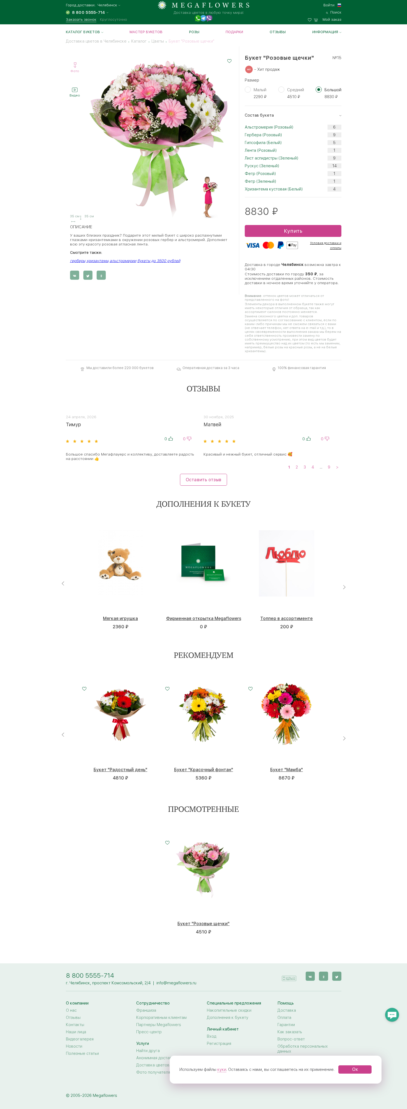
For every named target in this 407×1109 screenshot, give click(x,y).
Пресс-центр (149, 1031)
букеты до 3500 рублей (158, 260)
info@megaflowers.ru (176, 982)
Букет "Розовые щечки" (203, 924)
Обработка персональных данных (302, 1049)
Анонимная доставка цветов (163, 1057)
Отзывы (278, 32)
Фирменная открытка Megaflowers (203, 618)
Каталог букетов (83, 32)
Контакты (75, 1024)
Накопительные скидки (229, 1010)
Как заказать (289, 1031)
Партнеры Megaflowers (158, 1024)
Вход (211, 1036)
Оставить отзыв (203, 479)
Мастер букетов (146, 32)
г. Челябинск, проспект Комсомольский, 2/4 (108, 982)
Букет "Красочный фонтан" (203, 769)
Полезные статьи (82, 1053)
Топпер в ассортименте (286, 618)
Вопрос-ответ (291, 1039)
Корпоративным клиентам (161, 1017)
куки (221, 1069)
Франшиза (146, 1010)
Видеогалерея (80, 1039)
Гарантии (286, 1024)
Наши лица (76, 1031)
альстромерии (123, 260)
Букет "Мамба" (286, 769)
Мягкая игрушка (120, 618)
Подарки (234, 32)
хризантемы (97, 260)
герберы (77, 260)
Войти (328, 5)
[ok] (323, 976)
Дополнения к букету (227, 1017)
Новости (74, 1046)
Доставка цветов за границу (163, 1065)
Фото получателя (153, 1072)
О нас (71, 1010)
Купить (293, 231)
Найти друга (148, 1050)
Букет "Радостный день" (120, 769)
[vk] (310, 976)
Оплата (284, 1017)
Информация (325, 32)
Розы (194, 32)
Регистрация (219, 1043)
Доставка (286, 1010)
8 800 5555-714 (90, 975)
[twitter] (336, 976)
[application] (289, 975)
